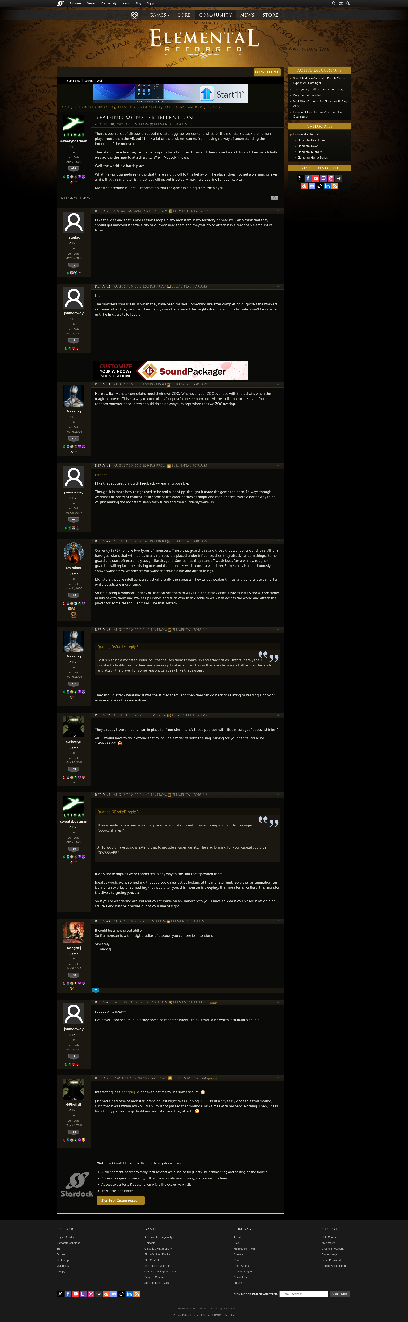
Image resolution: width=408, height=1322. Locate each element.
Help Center (329, 1237)
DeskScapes (64, 1260)
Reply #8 (102, 795)
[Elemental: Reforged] (204, 44)
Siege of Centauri (154, 1277)
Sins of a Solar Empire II (158, 1254)
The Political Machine (157, 1266)
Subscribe (340, 1294)
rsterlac (74, 237)
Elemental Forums (172, 124)
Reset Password (331, 1260)
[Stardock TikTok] (319, 186)
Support (152, 3)
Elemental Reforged (93, 107)
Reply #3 (102, 385)
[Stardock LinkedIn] (327, 186)
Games (91, 3)
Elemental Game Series (139, 107)
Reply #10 (103, 1002)
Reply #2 (102, 287)
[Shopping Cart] (340, 3)
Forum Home (72, 80)
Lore (184, 15)
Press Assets (241, 1266)
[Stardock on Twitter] (300, 178)
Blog (138, 3)
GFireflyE (73, 741)
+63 (73, 769)
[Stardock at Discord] (312, 186)
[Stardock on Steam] (339, 178)
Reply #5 (102, 541)
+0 (73, 265)
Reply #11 (103, 1078)
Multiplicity (63, 1266)
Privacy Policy (181, 1315)
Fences (61, 1254)
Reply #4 (102, 466)
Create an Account (333, 1248)
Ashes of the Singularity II (159, 1237)
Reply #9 (102, 921)
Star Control (151, 1260)
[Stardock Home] (60, 3)
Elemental (150, 1243)
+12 (74, 438)
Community (108, 3)
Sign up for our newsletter (255, 1294)
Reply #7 (102, 715)
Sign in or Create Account (120, 1200)
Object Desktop (66, 1237)
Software (75, 3)
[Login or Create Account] (333, 3)
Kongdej (74, 947)
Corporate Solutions (68, 1243)
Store (270, 15)
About (237, 1237)
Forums (238, 1283)
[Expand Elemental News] (295, 146)
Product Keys (329, 1254)
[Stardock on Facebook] (308, 178)
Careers (238, 1254)
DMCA (217, 1315)
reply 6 (133, 646)
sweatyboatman (73, 141)
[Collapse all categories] (347, 133)
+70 (74, 595)
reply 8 (133, 811)
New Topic (267, 72)
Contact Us (240, 1277)
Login (100, 80)
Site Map (230, 1315)
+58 (73, 975)
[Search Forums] (348, 3)
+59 (73, 168)
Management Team (245, 1248)
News (125, 3)
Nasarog (74, 411)
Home (64, 107)
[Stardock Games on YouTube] (316, 178)
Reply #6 (102, 630)
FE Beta (213, 107)
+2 (73, 340)
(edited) (213, 1003)
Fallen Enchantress (184, 107)
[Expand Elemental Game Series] (295, 158)
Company (243, 1229)
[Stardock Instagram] (331, 178)
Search (88, 80)
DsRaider (73, 567)
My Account (328, 1243)
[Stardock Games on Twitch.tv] (323, 178)
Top (278, 211)
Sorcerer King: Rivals (156, 1283)
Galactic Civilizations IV (158, 1248)
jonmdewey (74, 313)
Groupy (61, 1271)
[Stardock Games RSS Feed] (335, 186)
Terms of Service (201, 1315)
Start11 (60, 1248)
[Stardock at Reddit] (304, 186)
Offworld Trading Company (160, 1271)
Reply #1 (102, 211)
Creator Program (243, 1271)
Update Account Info (334, 1266)
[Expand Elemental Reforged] (290, 135)
